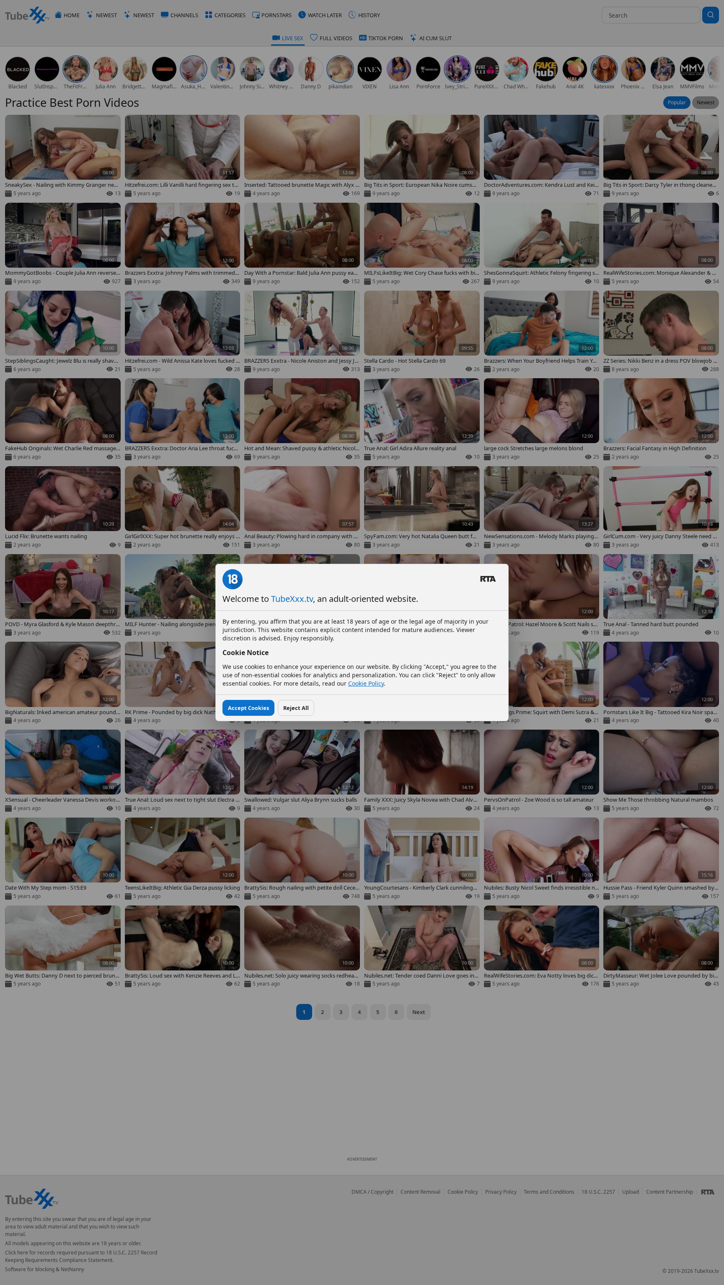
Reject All (296, 708)
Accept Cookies (248, 708)
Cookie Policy (366, 683)
